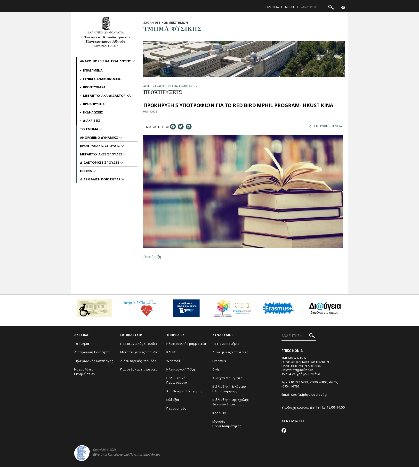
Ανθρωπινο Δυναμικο (99, 137)
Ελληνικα (272, 7)
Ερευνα (86, 171)
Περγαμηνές (176, 408)
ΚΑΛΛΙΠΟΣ (220, 413)
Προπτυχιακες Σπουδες (100, 146)
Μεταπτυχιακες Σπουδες (101, 154)
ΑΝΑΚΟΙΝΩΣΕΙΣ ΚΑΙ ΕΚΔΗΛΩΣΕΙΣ (175, 86)
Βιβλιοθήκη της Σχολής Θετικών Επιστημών (230, 401)
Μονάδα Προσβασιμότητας (226, 423)
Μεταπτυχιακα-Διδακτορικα (107, 95)
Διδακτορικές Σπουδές (138, 361)
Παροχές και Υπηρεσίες (138, 369)
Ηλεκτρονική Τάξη (180, 369)
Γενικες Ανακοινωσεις (102, 79)
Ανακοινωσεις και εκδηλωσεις (106, 61)
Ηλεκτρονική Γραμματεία (186, 343)
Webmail (173, 361)
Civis (216, 369)
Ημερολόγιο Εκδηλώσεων (84, 371)
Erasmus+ (220, 361)
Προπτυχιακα (94, 87)
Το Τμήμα (81, 343)
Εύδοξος (173, 399)
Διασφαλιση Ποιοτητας (100, 179)
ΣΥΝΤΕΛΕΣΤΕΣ (293, 421)
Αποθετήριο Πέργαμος (184, 391)
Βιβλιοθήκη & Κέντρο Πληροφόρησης (229, 388)
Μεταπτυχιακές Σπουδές (139, 352)
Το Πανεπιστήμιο (226, 343)
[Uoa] (82, 453)
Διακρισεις (91, 120)
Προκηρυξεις (94, 104)
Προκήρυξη (152, 256)
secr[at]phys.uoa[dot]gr (309, 394)
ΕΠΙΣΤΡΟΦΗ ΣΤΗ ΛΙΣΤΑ (327, 126)
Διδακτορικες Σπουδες (100, 162)
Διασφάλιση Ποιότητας (92, 352)
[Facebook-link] (343, 8)
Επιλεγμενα (93, 70)
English (289, 7)
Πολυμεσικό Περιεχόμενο (176, 380)
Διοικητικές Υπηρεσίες (230, 352)
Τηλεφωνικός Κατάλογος (93, 361)
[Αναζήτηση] (331, 8)
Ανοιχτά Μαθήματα (227, 378)
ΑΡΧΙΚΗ (147, 86)
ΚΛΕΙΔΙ (171, 352)
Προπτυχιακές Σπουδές (138, 343)
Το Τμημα (89, 129)
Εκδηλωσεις (93, 112)
